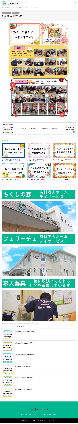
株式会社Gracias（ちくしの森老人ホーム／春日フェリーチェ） (35, 420)
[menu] (75, 3)
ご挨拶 (54, 414)
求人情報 (43, 414)
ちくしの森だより (6, 12)
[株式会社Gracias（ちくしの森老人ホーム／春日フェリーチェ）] (11, 3)
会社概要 (49, 414)
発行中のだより (15, 12)
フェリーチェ (36, 414)
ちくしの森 (28, 414)
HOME (22, 414)
